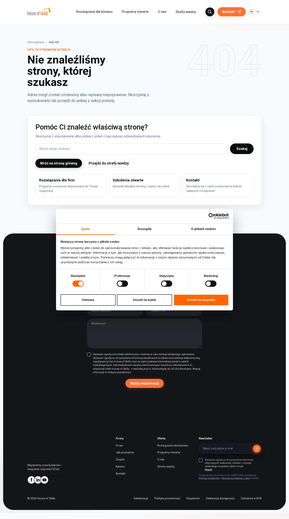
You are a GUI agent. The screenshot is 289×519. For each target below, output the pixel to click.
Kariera (120, 466)
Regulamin (193, 498)
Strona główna (35, 42)
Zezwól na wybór (144, 300)
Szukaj (242, 149)
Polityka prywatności (209, 478)
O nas (119, 445)
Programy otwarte (135, 12)
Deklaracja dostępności (220, 498)
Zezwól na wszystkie (201, 300)
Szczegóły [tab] (144, 229)
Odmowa (88, 300)
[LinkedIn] (38, 480)
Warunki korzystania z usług (236, 478)
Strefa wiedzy (186, 12)
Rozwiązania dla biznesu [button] (94, 12)
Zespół (120, 459)
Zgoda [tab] (85, 229)
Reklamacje (141, 498)
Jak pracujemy (125, 452)
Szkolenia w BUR (251, 498)
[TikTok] (57, 476)
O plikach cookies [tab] (203, 229)
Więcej (208, 469)
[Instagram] (51, 476)
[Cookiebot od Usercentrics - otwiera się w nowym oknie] (211, 216)
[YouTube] (44, 480)
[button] (209, 11)
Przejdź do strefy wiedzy (109, 163)
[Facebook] (31, 480)
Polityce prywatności (119, 372)
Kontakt (228, 12)
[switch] (122, 283)
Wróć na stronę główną (58, 163)
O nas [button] (162, 12)
